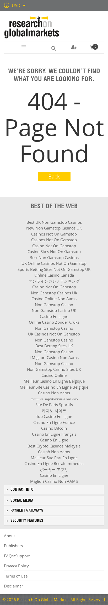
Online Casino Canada (54, 275)
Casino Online (54, 375)
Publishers (13, 545)
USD (16, 5)
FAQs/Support (17, 555)
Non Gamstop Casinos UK (54, 292)
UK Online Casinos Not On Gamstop (54, 263)
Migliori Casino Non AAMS (54, 481)
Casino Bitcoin (54, 428)
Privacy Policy (16, 565)
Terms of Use (16, 576)
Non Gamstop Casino (54, 304)
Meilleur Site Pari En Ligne (54, 457)
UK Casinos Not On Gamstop (54, 334)
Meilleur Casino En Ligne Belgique (54, 381)
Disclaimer (13, 586)
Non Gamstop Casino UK (54, 310)
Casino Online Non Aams (54, 298)
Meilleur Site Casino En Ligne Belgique (54, 387)
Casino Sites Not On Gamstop (54, 251)
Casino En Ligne (54, 316)
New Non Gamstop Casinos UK (54, 228)
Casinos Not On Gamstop (54, 234)
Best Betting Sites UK (54, 345)
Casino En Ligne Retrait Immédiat (54, 463)
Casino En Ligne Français (54, 434)
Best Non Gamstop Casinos (54, 257)
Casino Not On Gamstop (54, 245)
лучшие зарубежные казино (54, 398)
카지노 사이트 (54, 410)
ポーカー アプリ (54, 469)
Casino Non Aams (54, 392)
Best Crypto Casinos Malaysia (54, 446)
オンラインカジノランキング (54, 281)
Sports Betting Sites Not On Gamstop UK (54, 269)
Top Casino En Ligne (54, 416)
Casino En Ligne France (54, 422)
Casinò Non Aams (54, 451)
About (9, 535)
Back (54, 176)
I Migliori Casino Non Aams (54, 357)
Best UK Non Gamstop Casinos (54, 222)
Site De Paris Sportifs (54, 404)
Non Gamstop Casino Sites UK (54, 369)
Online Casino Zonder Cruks (54, 322)
